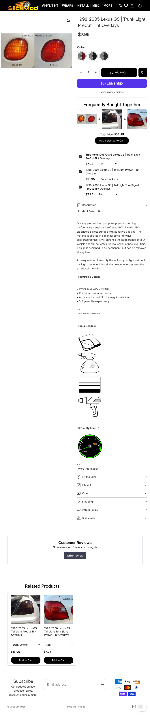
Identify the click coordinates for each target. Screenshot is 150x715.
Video (85, 493)
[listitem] (108, 5)
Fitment (86, 485)
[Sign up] (103, 684)
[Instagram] (134, 706)
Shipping (87, 501)
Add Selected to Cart (112, 140)
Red (82, 56)
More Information (88, 468)
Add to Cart (26, 660)
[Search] (120, 5)
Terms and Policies (75, 706)
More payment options (112, 92)
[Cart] (140, 5)
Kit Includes (89, 476)
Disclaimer (88, 518)
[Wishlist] (126, 5)
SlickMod (20, 706)
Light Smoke (104, 56)
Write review (75, 555)
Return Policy (90, 509)
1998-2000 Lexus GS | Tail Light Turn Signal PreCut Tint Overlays (112, 187)
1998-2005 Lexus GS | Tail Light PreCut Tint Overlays (112, 171)
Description (89, 204)
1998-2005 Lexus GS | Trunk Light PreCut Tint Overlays (113, 156)
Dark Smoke (93, 56)
